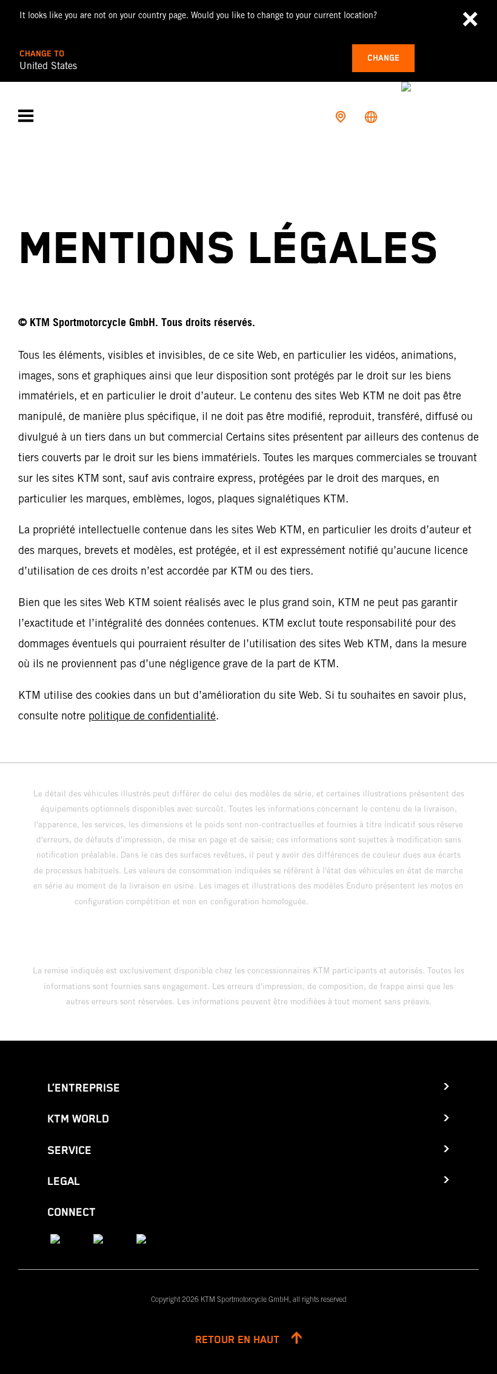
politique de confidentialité (152, 715)
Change (383, 58)
